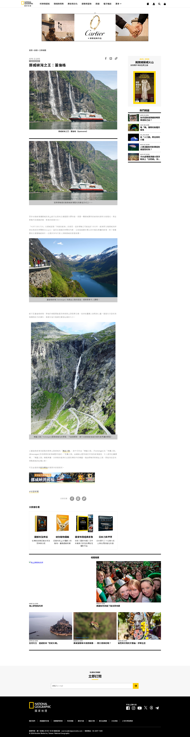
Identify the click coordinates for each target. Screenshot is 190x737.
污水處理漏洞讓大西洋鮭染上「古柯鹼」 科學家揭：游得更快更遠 (150, 159)
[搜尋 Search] (159, 4)
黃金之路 (66, 451)
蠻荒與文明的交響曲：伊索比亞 (132, 643)
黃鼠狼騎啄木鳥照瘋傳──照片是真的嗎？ (92, 643)
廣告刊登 (81, 721)
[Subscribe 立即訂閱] (136, 686)
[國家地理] (27, 6)
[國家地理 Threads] (151, 708)
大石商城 (114, 721)
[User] (154, 4)
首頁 (31, 50)
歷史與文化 (73, 4)
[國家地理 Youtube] (139, 708)
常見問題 (70, 721)
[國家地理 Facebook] (128, 708)
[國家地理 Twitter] (145, 708)
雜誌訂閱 (92, 721)
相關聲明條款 (58, 721)
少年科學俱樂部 (127, 721)
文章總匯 (42, 50)
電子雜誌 (107, 4)
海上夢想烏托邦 (36, 606)
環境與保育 (59, 4)
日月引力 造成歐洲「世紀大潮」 (44, 643)
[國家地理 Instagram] (133, 708)
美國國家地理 (44, 721)
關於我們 (32, 721)
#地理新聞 (34, 491)
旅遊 (98, 4)
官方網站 (44, 468)
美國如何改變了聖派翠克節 (108, 606)
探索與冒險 (86, 4)
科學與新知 (45, 4)
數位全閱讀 (103, 721)
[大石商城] (165, 4)
